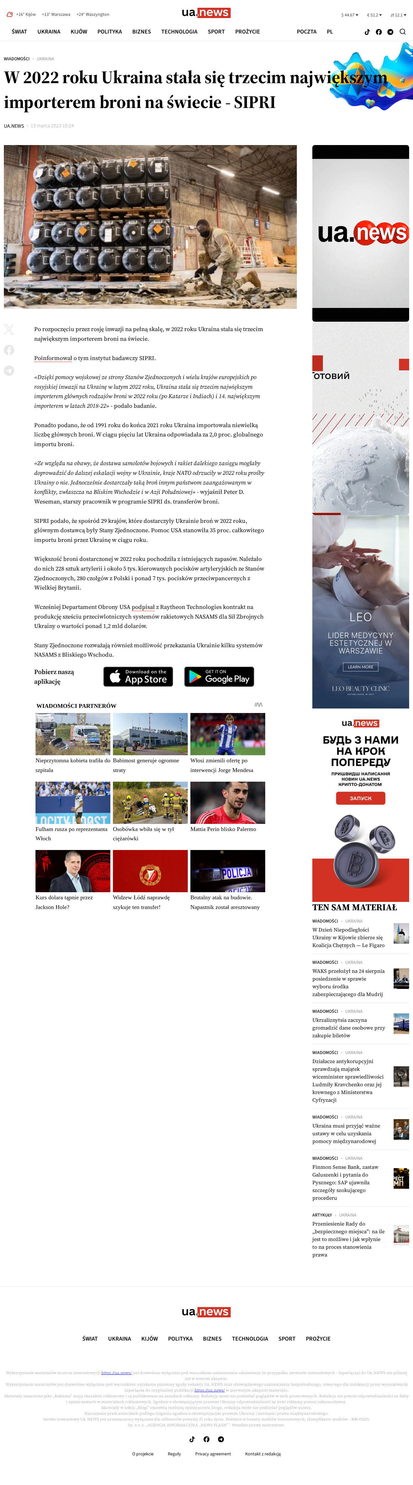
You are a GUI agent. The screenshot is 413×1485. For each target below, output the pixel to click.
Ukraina (48, 32)
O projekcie (143, 1454)
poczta (307, 32)
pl (330, 32)
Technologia (179, 32)
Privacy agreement (213, 1454)
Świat (19, 32)
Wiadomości (17, 59)
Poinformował (53, 358)
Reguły (174, 1454)
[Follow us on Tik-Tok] (367, 32)
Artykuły (322, 1215)
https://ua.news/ (116, 1372)
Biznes (141, 32)
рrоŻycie (247, 32)
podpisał (143, 607)
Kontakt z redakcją (263, 1454)
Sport (216, 32)
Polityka (109, 32)
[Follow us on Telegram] (390, 32)
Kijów (79, 32)
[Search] (403, 31)
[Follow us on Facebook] (379, 32)
